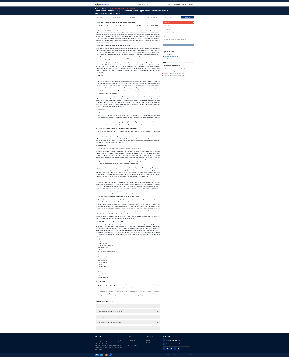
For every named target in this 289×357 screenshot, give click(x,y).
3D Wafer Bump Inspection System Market (173, 73)
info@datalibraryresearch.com (171, 56)
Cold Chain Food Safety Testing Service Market (174, 71)
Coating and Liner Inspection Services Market (174, 75)
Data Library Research (189, 354)
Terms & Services (133, 345)
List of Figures (133, 17)
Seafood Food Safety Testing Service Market (174, 68)
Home (168, 4)
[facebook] (164, 348)
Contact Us (191, 4)
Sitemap (131, 347)
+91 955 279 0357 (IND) (172, 0)
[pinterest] (175, 348)
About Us (184, 4)
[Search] (163, 4)
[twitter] (167, 348)
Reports (148, 340)
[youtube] (178, 348)
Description (99, 17)
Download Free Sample (178, 45)
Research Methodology (152, 17)
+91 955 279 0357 (170, 58)
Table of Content (116, 17)
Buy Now (188, 17)
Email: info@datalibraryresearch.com (186, 0)
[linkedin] (171, 348)
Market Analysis (176, 4)
